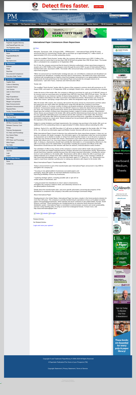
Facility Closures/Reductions (15, 111)
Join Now (9, 151)
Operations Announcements (14, 106)
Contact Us (9, 164)
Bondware (71, 380)
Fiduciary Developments (13, 130)
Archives (54, 24)
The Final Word (11, 117)
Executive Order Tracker (13, 76)
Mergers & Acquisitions (13, 101)
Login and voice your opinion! (43, 225)
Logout (8, 155)
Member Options (92, 24)
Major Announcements (13, 104)
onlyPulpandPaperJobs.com (15, 45)
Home (8, 24)
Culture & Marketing (12, 84)
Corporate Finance (12, 87)
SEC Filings (10, 137)
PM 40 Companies (107, 24)
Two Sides (9, 145)
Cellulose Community (123, 24)
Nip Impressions (11, 61)
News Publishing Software (68, 381)
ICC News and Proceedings (14, 133)
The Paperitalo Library (28, 24)
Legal (8, 94)
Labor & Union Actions (13, 92)
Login (8, 153)
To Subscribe (43, 24)
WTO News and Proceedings (15, 140)
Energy (8, 128)
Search (62, 24)
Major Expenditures (12, 97)
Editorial (8, 66)
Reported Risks (11, 109)
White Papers (10, 142)
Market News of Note (12, 99)
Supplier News (10, 82)
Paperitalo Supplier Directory (15, 43)
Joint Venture (10, 89)
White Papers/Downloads (75, 24)
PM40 (8, 69)
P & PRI (15, 24)
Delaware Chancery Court (14, 125)
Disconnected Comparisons (14, 74)
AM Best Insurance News (14, 123)
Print (37, 48)
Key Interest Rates (12, 135)
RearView (9, 71)
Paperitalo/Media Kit (12, 56)
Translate (125, 17)
